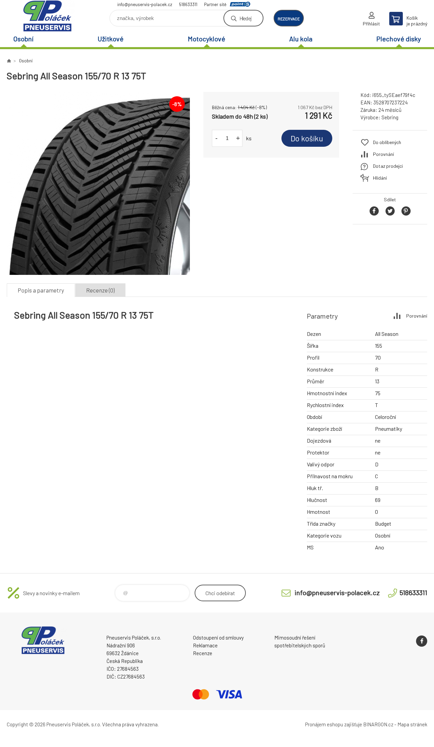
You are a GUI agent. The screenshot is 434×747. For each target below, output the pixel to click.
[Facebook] (421, 641)
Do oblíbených (387, 142)
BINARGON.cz (378, 724)
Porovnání (383, 154)
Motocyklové (206, 39)
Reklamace (205, 645)
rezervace (289, 18)
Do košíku (307, 138)
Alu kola (300, 39)
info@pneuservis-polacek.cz (144, 4)
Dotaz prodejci (388, 166)
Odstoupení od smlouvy (218, 637)
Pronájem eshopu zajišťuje (333, 724)
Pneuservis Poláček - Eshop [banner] (47, 16)
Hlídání (380, 178)
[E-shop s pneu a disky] (9, 61)
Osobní (23, 39)
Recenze (202, 653)
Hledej (245, 18)
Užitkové (110, 39)
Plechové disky (398, 39)
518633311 (188, 4)
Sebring (389, 117)
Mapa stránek (412, 724)
